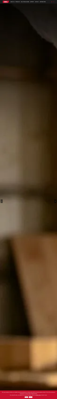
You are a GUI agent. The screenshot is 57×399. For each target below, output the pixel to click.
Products (17, 1)
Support (32, 1)
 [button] (55, 201)
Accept (30, 397)
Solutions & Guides (25, 1)
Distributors (43, 1)
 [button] (1, 201)
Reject (26, 397)
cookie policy (38, 395)
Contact (37, 1)
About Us (12, 1)
